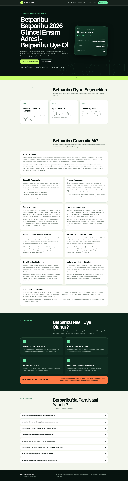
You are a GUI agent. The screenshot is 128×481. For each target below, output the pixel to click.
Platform (31, 67)
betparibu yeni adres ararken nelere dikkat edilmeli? (38, 441)
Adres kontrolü (72, 2)
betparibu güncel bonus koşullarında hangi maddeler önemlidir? (42, 447)
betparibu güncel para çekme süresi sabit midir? (37, 453)
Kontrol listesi (103, 2)
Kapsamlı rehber (46, 61)
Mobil (89, 2)
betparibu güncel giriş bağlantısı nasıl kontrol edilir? (38, 415)
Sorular (94, 2)
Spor (42, 67)
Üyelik (37, 67)
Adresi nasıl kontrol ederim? (30, 61)
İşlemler (62, 67)
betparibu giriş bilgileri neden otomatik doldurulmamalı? (40, 428)
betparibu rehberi (81, 2)
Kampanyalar (55, 67)
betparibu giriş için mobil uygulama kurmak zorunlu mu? (40, 422)
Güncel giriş (24, 67)
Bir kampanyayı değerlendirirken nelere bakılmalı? (38, 434)
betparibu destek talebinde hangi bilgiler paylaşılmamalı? (40, 460)
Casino (47, 67)
